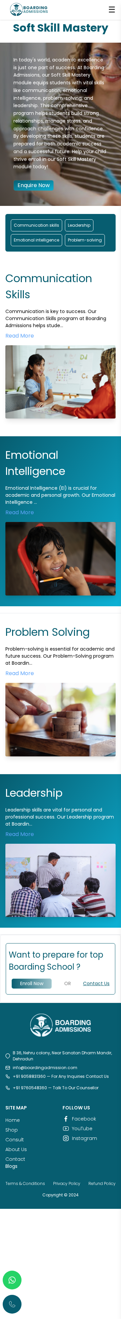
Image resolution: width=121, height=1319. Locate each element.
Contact (15, 1159)
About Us (16, 1149)
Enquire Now (33, 185)
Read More (19, 336)
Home (12, 1120)
